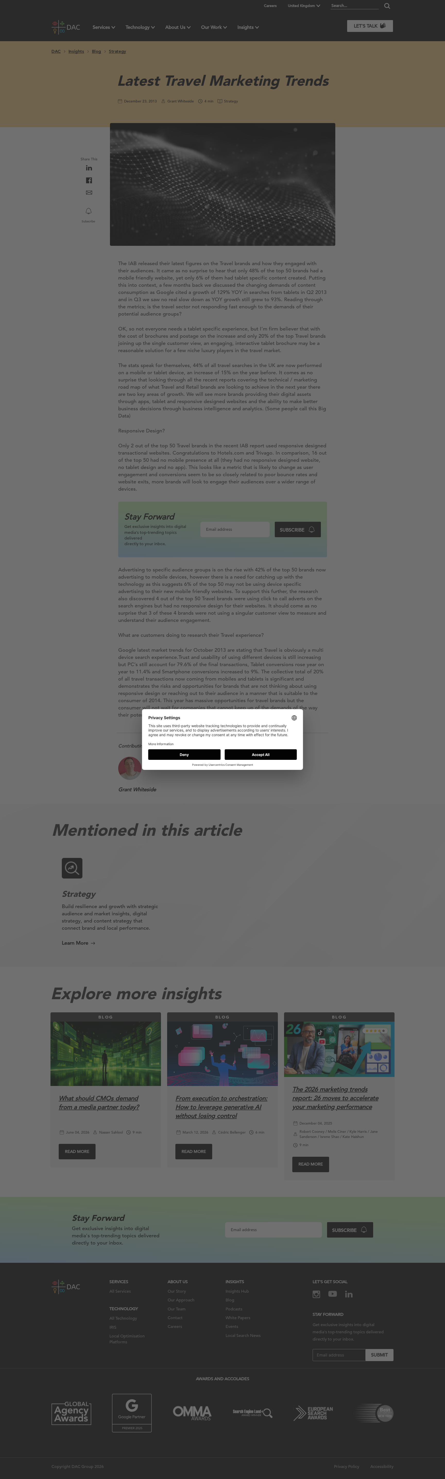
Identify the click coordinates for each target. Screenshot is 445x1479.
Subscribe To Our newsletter (394, 1458)
